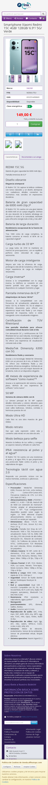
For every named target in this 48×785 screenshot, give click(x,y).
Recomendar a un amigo (31, 157)
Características (11, 157)
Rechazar (17, 767)
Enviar (34, 722)
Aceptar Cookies (29, 767)
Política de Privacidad (15, 711)
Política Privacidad (11, 732)
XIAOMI (30, 88)
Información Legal (33, 729)
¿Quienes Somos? (33, 737)
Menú (9, 18)
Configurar (7, 767)
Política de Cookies (33, 732)
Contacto (32, 18)
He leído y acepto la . (22, 717)
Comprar (35, 124)
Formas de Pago (32, 734)
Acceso (19, 18)
